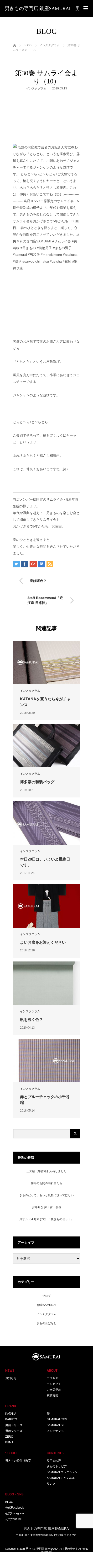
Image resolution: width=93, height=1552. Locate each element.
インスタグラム (36, 88)
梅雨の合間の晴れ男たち (46, 1183)
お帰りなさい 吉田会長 (46, 1207)
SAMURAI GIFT (57, 1425)
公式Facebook (14, 1507)
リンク (51, 1483)
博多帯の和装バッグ (37, 782)
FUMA (9, 1442)
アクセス (52, 1378)
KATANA (10, 1413)
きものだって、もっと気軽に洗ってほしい (46, 1195)
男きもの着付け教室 (18, 1460)
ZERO (9, 1436)
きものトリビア (57, 1466)
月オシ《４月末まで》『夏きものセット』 (46, 1219)
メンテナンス (55, 1431)
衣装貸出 (52, 1395)
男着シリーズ (13, 1431)
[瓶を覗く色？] (46, 983)
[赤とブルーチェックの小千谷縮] (46, 1060)
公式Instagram (14, 1513)
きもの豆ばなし (46, 1323)
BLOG (9, 1502)
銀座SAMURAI (46, 1305)
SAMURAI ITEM (57, 1419)
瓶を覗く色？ (31, 1020)
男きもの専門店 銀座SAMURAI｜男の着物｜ (52, 1548)
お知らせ (11, 1378)
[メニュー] (86, 8)
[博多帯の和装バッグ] (46, 745)
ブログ (46, 1296)
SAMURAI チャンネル (61, 1478)
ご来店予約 (54, 1389)
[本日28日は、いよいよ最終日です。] (46, 823)
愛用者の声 (54, 1460)
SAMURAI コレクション (62, 1472)
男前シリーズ (13, 1425)
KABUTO (11, 1419)
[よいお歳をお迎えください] (46, 906)
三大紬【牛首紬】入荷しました (46, 1171)
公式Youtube (13, 1519)
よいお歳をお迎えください (43, 942)
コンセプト (54, 1384)
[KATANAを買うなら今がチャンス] (46, 662)
